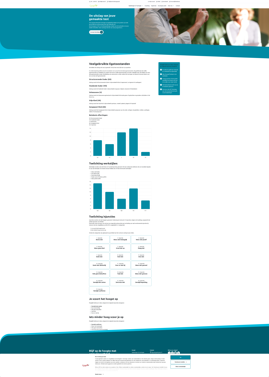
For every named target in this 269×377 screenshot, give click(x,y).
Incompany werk (162, 5)
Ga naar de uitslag (95, 32)
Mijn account (152, 1)
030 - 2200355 (94, 1)
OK (180, 357)
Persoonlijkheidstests (175, 1)
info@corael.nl (102, 1)
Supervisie (153, 5)
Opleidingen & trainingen (138, 352)
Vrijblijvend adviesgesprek (114, 1)
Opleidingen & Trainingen (135, 5)
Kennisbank (165, 1)
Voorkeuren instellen (180, 362)
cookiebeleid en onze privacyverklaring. (107, 370)
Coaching (147, 5)
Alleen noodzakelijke (180, 366)
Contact (178, 5)
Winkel (158, 1)
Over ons (170, 5)
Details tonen (98, 374)
